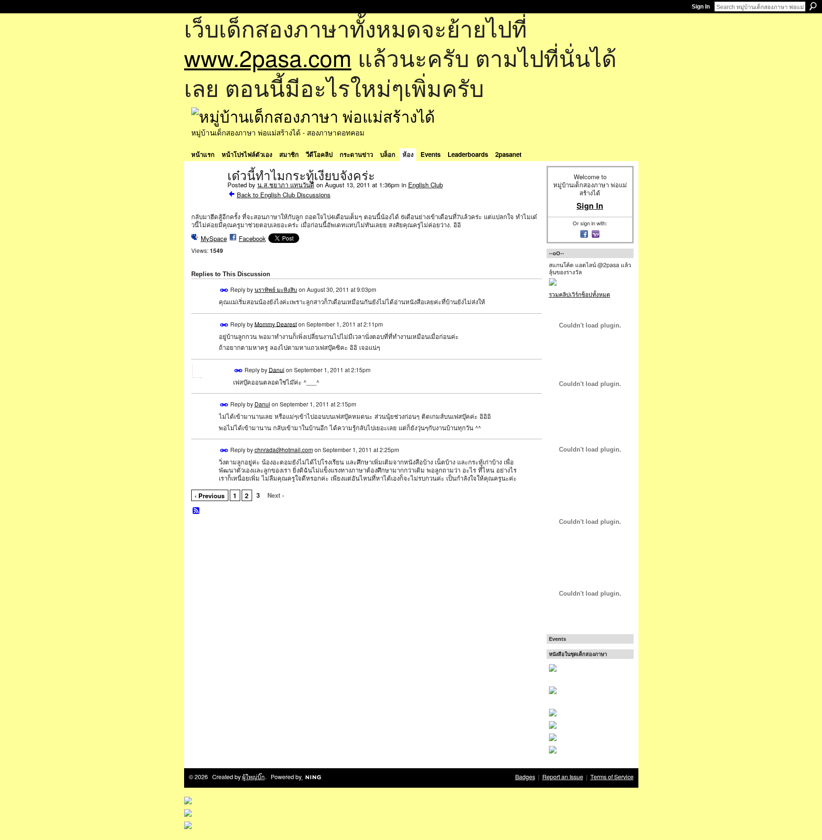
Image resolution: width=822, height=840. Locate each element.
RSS (196, 511)
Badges (525, 776)
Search (813, 6)
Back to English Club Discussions (284, 194)
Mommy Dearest (275, 323)
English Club (425, 184)
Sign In (701, 6)
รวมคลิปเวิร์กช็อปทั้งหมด (579, 294)
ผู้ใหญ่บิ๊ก (253, 776)
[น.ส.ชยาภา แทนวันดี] (206, 196)
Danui (276, 369)
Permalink (224, 290)
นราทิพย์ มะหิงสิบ (275, 289)
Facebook (252, 238)
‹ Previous (210, 495)
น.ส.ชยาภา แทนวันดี (285, 184)
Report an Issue (562, 776)
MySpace (214, 238)
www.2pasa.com (268, 57)
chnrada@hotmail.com (283, 449)
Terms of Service (612, 776)
